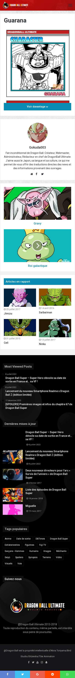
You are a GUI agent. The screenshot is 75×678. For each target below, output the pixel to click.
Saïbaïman (45, 312)
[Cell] (20, 327)
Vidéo (59, 557)
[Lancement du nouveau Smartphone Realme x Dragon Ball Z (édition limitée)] (13, 456)
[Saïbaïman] (55, 297)
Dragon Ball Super (59, 538)
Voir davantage (36, 106)
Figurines (29, 545)
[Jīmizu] (20, 298)
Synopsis (33, 557)
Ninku (42, 344)
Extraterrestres (12, 545)
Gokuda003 (37, 147)
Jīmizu (8, 313)
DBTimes (40, 538)
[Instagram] (42, 662)
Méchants (61, 551)
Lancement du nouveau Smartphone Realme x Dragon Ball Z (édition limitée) (46, 455)
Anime (8, 538)
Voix (19, 563)
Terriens (47, 557)
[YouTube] (37, 662)
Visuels (8, 563)
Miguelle (30, 505)
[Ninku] (55, 328)
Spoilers (19, 557)
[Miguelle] (13, 509)
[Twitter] (33, 662)
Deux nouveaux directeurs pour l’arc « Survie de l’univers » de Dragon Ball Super (47, 474)
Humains (33, 551)
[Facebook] (29, 662)
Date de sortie (23, 538)
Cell (6, 342)
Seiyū (7, 557)
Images (47, 551)
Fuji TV (42, 545)
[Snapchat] (46, 662)
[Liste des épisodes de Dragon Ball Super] (13, 495)
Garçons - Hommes (14, 551)
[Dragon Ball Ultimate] (15, 5)
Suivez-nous (13, 579)
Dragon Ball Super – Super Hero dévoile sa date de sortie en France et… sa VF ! (48, 436)
